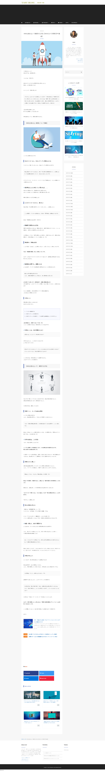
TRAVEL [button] (37, 22)
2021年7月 (68, 218)
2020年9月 (68, 249)
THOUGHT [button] (45, 22)
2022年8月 (68, 179)
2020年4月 (68, 264)
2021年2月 (68, 234)
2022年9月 (68, 176)
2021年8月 (68, 215)
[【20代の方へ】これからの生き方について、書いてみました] (32, 715)
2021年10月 (68, 209)
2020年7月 (68, 255)
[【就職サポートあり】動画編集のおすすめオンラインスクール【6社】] (74, 106)
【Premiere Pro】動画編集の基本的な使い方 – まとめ (51, 755)
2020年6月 (68, 258)
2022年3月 (68, 194)
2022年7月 (68, 182)
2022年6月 (68, 185)
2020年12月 (68, 240)
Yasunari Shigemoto (50, 767)
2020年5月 (68, 261)
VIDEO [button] (61, 22)
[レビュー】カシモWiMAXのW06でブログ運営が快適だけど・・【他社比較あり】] (74, 149)
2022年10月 (68, 173)
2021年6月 (68, 221)
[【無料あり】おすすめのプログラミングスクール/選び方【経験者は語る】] (74, 120)
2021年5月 (68, 224)
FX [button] (67, 22)
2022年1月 (68, 200)
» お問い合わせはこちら (24, 759)
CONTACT (75, 22)
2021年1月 (68, 237)
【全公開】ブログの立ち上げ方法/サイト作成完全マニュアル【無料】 (42, 634)
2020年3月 (68, 267)
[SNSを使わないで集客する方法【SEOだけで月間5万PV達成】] (41, 54)
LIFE (41, 38)
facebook (27, 673)
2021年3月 (68, 231)
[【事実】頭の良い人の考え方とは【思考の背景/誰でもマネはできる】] (51, 715)
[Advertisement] (52, 13)
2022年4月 (68, 191)
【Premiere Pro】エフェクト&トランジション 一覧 (51, 758)
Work (43, 38)
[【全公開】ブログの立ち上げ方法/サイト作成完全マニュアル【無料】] (74, 135)
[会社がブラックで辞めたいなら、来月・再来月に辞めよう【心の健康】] (51, 695)
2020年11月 (68, 243)
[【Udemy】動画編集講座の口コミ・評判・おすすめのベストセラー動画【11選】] (74, 91)
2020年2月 (68, 270)
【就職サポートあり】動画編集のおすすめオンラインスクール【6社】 (43, 636)
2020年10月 (68, 246)
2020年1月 (68, 273)
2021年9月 (68, 212)
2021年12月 (68, 203)
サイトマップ (80, 62)
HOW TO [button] (28, 22)
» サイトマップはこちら (24, 760)
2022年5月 (68, 188)
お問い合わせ (80, 60)
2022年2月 (68, 197)
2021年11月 (68, 206)
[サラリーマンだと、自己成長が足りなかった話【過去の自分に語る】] (32, 695)
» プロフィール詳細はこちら (25, 757)
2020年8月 (68, 252)
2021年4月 (68, 227)
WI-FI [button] (53, 22)
